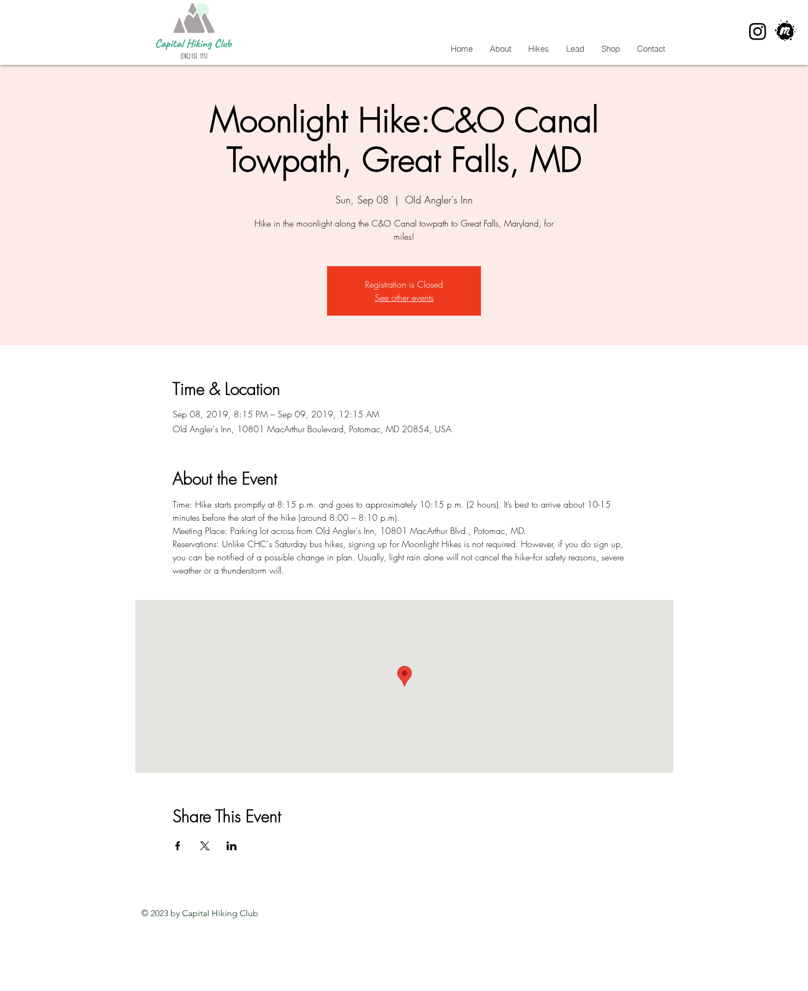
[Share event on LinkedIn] (231, 845)
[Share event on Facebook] (178, 845)
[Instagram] (757, 31)
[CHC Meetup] (785, 31)
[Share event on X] (205, 845)
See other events (404, 297)
